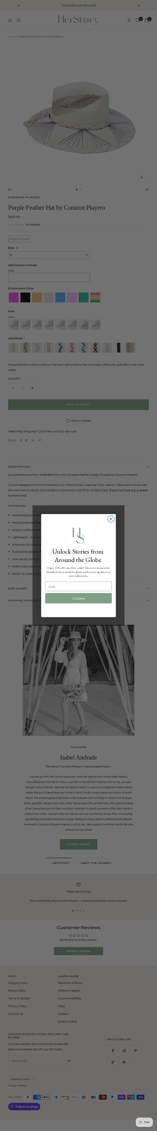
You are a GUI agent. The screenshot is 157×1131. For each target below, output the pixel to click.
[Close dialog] (111, 518)
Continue (78, 598)
